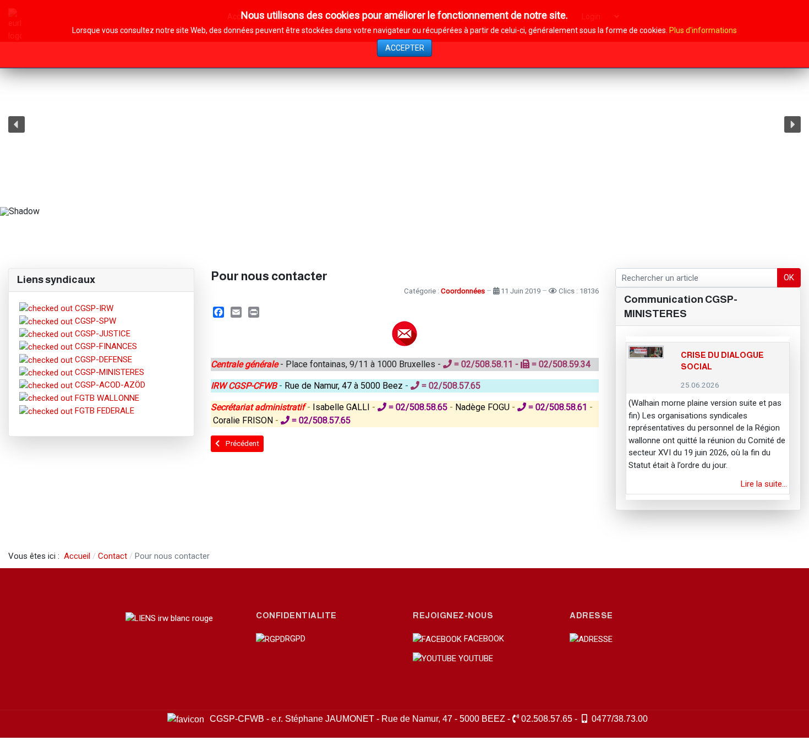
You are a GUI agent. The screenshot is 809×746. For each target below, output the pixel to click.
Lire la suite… (764, 484)
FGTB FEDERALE (103, 411)
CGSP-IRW (93, 308)
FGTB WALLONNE (106, 398)
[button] (16, 124)
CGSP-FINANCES (105, 346)
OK (789, 277)
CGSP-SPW (94, 321)
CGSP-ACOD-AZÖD (109, 385)
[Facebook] (218, 312)
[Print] (253, 312)
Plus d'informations (703, 30)
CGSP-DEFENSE (102, 359)
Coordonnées (463, 291)
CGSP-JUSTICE (101, 334)
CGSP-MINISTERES (108, 372)
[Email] (236, 312)
